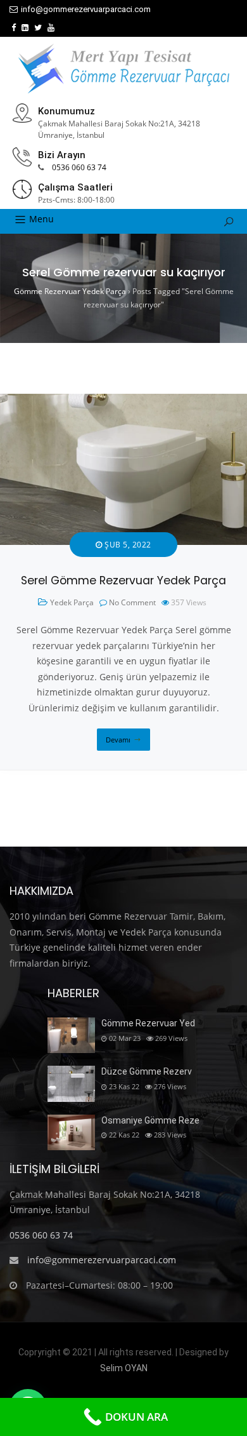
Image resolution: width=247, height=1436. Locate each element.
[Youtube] (51, 27)
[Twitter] (38, 27)
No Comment (132, 602)
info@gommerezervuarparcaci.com (86, 9)
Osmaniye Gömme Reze (150, 1120)
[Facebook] (13, 27)
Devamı (118, 739)
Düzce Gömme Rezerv (146, 1071)
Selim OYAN (124, 1368)
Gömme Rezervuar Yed (148, 1023)
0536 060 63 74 (79, 167)
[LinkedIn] (25, 27)
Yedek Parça (72, 602)
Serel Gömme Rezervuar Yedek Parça (123, 580)
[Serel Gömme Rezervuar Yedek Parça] (123, 401)
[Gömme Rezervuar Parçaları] (123, 68)
